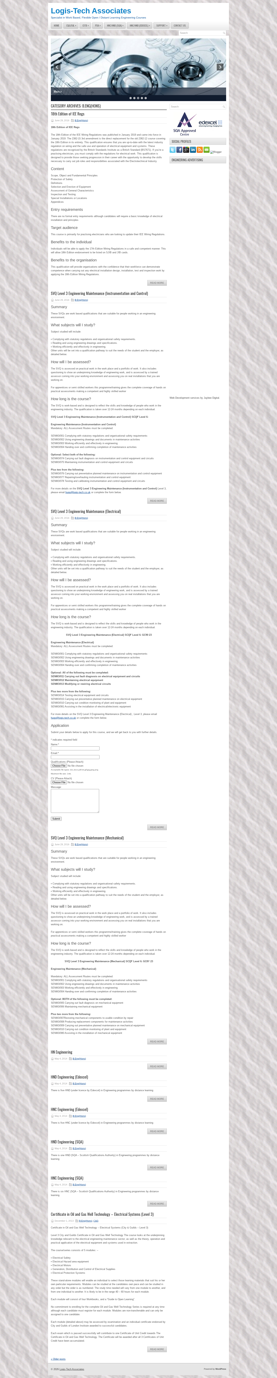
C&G (95, 1221)
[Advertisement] (198, 221)
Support (162, 25)
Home (56, 25)
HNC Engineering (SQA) (67, 1178)
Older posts (58, 1359)
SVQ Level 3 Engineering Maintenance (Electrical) (86, 511)
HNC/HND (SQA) (115, 25)
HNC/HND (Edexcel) (140, 25)
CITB (86, 25)
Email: (55, 753)
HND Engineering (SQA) (67, 1142)
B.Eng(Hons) (81, 120)
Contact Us (180, 25)
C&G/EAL (71, 25)
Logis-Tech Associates (91, 11)
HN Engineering (61, 1052)
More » (58, 91)
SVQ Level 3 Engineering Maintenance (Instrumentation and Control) (99, 293)
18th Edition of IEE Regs (67, 114)
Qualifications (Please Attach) (67, 761)
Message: (56, 787)
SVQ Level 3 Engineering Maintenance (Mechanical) (87, 838)
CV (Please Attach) (61, 778)
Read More (157, 283)
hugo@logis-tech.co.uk (77, 492)
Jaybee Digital (211, 397)
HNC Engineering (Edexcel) (69, 1109)
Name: (55, 744)
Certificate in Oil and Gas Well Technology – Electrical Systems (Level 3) (102, 1214)
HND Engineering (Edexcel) (69, 1077)
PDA (98, 25)
